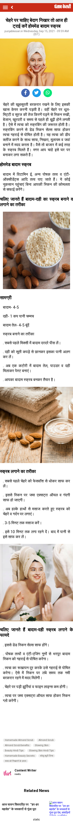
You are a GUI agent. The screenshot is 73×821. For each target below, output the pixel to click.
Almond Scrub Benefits (17, 745)
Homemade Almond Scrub (19, 740)
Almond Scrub (46, 740)
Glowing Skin (41, 745)
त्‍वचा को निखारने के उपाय (15, 761)
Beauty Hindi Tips (14, 750)
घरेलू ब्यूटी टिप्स (46, 755)
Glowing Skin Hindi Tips (41, 750)
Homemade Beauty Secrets (20, 755)
